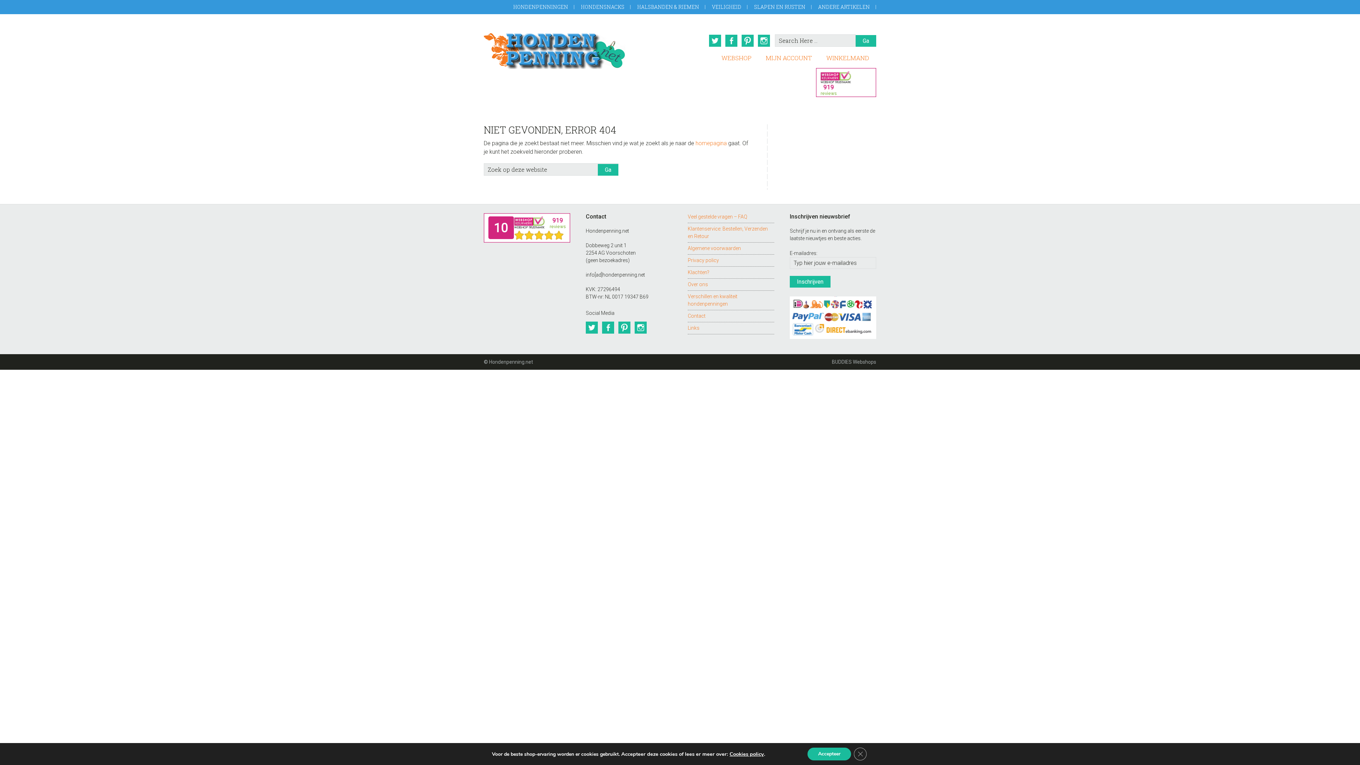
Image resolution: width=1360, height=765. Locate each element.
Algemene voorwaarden (714, 248)
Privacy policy (703, 260)
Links (693, 328)
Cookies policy (747, 754)
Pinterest (748, 41)
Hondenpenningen (540, 7)
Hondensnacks (602, 7)
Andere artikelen (844, 7)
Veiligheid (726, 7)
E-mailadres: (803, 253)
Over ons (698, 284)
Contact (697, 316)
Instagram (764, 41)
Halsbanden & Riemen (668, 7)
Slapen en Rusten (779, 7)
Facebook (731, 41)
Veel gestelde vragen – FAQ (717, 217)
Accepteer (829, 753)
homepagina (711, 143)
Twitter (715, 41)
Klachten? (698, 272)
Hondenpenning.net (554, 48)
